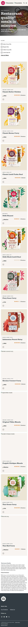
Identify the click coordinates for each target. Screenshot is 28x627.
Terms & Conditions (4, 623)
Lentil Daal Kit (6, 52)
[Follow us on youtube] (6, 616)
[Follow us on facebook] (4, 616)
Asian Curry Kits (7, 44)
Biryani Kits (6, 47)
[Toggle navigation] (26, 3)
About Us (12, 609)
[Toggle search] (24, 3)
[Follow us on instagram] (2, 616)
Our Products (4, 609)
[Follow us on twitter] (9, 616)
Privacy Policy (17, 622)
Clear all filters (5, 55)
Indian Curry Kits (7, 50)
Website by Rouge (4, 625)
